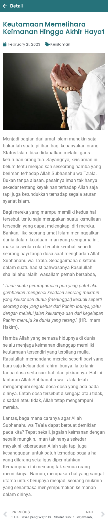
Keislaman (60, 44)
